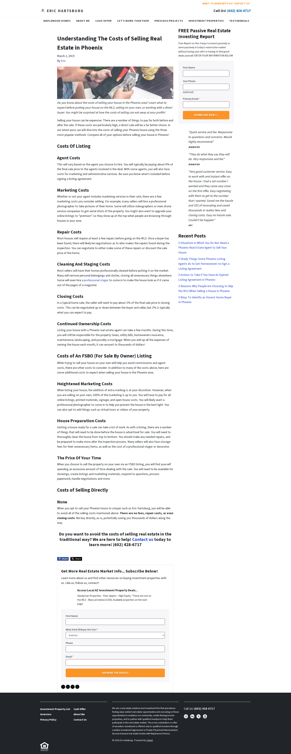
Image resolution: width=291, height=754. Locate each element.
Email (69, 657)
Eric (63, 61)
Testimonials (239, 21)
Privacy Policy (48, 720)
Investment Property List (55, 709)
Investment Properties (206, 21)
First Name (72, 616)
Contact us (142, 539)
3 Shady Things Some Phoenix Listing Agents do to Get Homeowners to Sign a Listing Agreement (203, 264)
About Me (83, 21)
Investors (45, 714)
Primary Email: (191, 99)
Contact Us (80, 720)
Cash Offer (103, 21)
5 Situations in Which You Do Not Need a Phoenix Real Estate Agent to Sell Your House (203, 248)
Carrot (150, 740)
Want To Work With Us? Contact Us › (226, 3)
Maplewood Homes (57, 21)
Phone (69, 643)
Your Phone (189, 81)
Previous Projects (168, 21)
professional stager (96, 280)
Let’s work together (133, 21)
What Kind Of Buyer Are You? (82, 629)
